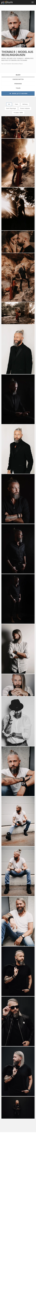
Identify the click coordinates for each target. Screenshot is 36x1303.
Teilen (18, 88)
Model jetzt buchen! (19, 93)
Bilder (18, 75)
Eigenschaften (18, 79)
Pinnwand (18, 84)
